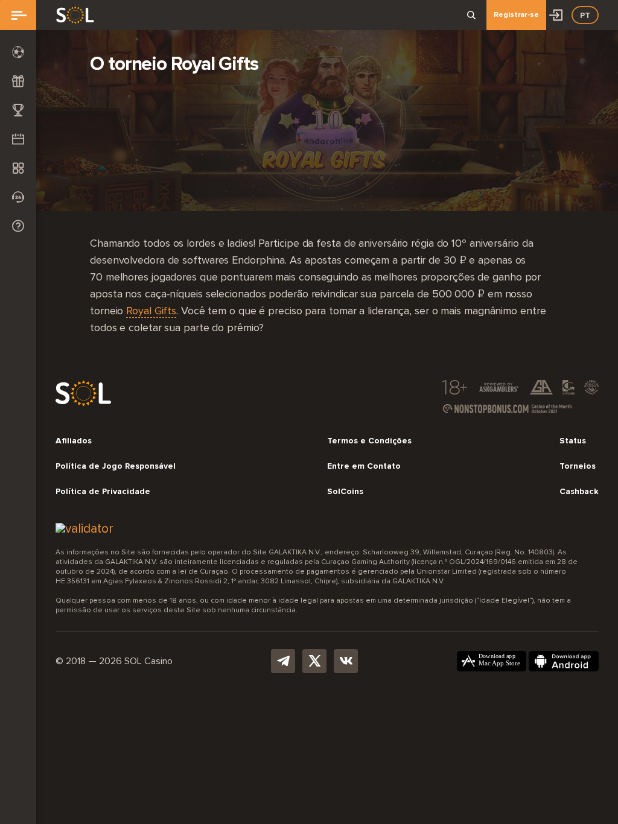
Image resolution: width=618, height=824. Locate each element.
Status (572, 441)
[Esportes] (18, 51)
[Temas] (18, 167)
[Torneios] (18, 109)
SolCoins (345, 491)
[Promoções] (18, 138)
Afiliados (74, 441)
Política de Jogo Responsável (116, 466)
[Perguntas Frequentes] (18, 225)
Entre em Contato (364, 466)
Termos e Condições (369, 441)
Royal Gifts (151, 311)
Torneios (577, 466)
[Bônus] (18, 80)
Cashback (579, 491)
